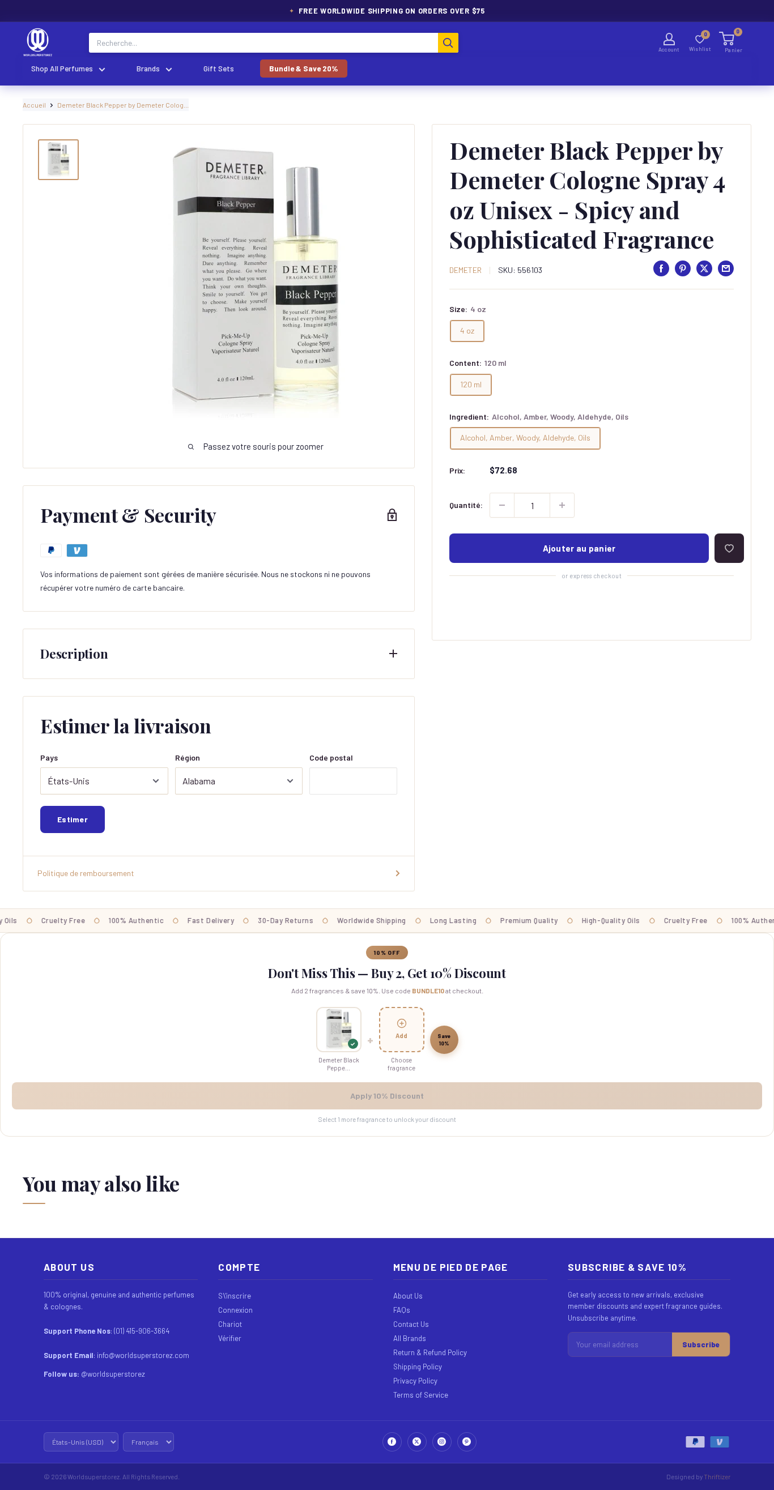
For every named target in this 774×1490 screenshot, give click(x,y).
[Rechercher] (448, 43)
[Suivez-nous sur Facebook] (392, 1441)
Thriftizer (717, 1476)
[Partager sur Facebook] (661, 268)
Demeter (465, 270)
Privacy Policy (415, 1380)
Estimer (72, 819)
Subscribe (701, 1344)
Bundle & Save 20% (303, 68)
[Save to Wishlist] (729, 548)
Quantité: (466, 505)
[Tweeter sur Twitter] (704, 268)
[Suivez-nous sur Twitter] (417, 1441)
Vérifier (229, 1338)
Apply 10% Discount (387, 1095)
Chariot (230, 1324)
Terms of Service (420, 1394)
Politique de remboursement (85, 873)
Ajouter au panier (579, 548)
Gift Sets (218, 68)
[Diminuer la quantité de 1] (502, 505)
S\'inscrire (234, 1295)
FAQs (401, 1309)
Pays (49, 757)
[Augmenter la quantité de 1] (562, 505)
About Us (408, 1295)
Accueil (34, 105)
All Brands (409, 1338)
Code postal (331, 757)
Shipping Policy (417, 1366)
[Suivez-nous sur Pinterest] (467, 1441)
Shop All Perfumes (62, 68)
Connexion (235, 1309)
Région (187, 757)
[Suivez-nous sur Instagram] (442, 1441)
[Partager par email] (726, 268)
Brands (148, 68)
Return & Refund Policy (430, 1352)
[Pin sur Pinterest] (683, 268)
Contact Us (411, 1324)
